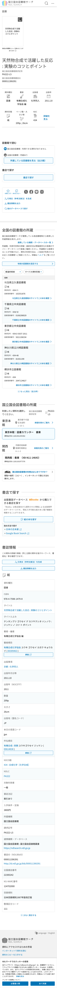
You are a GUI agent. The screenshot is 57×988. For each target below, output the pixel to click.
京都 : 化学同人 (11, 666)
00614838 (8, 749)
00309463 (12, 650)
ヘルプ (40, 255)
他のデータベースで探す (17, 208)
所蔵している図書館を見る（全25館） (28, 160)
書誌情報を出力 (13, 203)
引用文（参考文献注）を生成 (19, 198)
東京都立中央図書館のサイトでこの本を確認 (30, 341)
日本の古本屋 (12, 529)
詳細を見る (46, 117)
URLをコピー (17, 193)
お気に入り (8, 193)
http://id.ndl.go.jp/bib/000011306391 (22, 863)
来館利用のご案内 (42, 422)
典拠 (27, 654)
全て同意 (42, 983)
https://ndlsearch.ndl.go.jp (17, 848)
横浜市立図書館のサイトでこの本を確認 (32, 385)
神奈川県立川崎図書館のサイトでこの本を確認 (29, 363)
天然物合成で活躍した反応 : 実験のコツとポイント (28, 610)
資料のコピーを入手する (12, 954)
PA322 (7, 776)
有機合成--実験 (11, 745)
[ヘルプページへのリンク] (15, 50)
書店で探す (28, 177)
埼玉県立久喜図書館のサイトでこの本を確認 (30, 298)
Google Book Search (16, 533)
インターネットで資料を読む (14, 950)
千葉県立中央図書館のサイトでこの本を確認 (30, 320)
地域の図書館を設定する (28, 263)
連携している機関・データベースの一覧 (34, 242)
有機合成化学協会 (12, 647)
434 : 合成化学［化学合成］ (17, 764)
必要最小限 (15, 983)
